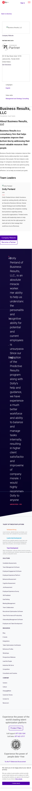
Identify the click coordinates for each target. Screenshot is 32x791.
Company (6, 678)
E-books (5, 637)
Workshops (6, 653)
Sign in (22, 3)
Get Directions (6, 65)
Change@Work (7, 691)
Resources (6, 628)
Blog (4, 633)
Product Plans (15, 728)
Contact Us (6, 699)
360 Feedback (7, 595)
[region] (16, 776)
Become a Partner (9, 242)
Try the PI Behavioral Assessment (15, 761)
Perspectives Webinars (9, 657)
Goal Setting (6, 599)
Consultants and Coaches (10, 673)
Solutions (6, 558)
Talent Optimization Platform (13, 524)
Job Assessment (7, 587)
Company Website (7, 35)
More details (18, 779)
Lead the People (7, 661)
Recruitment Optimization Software (13, 611)
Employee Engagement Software (12, 571)
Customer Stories (8, 695)
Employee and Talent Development (12, 623)
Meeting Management (9, 603)
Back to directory (6, 14)
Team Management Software (11, 567)
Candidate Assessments (9, 563)
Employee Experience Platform (11, 575)
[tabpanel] (15, 381)
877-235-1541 (21, 733)
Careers (5, 683)
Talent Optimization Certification (12, 645)
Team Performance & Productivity (12, 615)
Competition (6, 669)
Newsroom (6, 703)
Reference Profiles (8, 649)
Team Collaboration (8, 607)
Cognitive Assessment (9, 583)
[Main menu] (29, 2)
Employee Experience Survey (11, 591)
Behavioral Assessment (9, 579)
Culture (5, 687)
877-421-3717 (20, 736)
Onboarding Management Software (13, 619)
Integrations (6, 641)
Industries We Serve (8, 665)
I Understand (16, 783)
